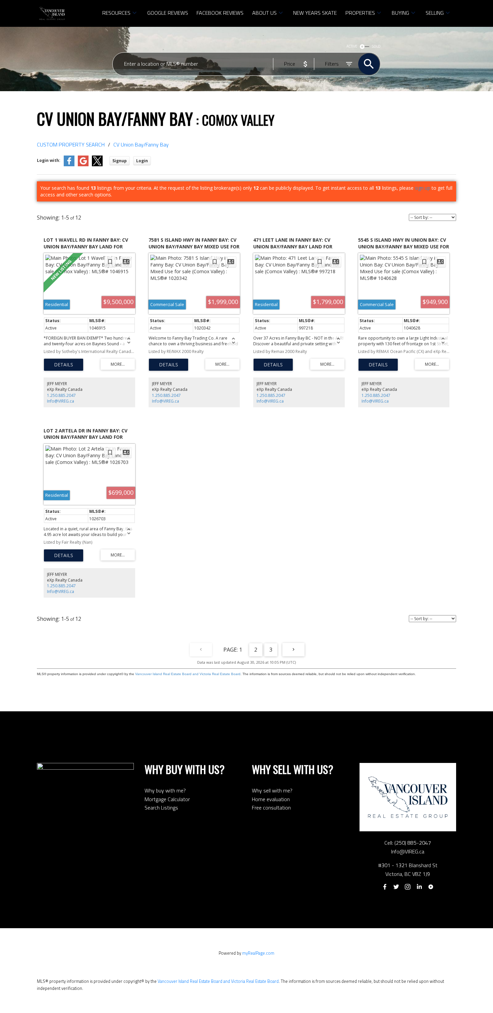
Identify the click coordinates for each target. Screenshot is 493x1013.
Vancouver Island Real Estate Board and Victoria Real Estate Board (187, 674)
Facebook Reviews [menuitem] (220, 13)
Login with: (48, 160)
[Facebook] (384, 887)
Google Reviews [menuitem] (167, 13)
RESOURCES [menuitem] (116, 13)
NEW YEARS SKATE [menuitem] (315, 13)
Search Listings (161, 807)
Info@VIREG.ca (60, 401)
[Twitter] (396, 887)
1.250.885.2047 (61, 395)
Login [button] (142, 161)
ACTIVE (351, 46)
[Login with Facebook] (69, 165)
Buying (400, 13)
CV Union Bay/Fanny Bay (141, 144)
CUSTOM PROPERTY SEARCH (71, 144)
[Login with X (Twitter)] (97, 165)
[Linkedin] (419, 887)
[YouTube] (431, 887)
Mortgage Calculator (167, 799)
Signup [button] (119, 161)
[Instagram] (408, 887)
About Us (264, 13)
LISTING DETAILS (63, 365)
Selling (435, 13)
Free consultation (271, 807)
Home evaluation (271, 799)
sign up (422, 188)
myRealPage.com (258, 953)
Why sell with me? (272, 790)
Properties (360, 13)
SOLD (376, 46)
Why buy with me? (165, 790)
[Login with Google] (83, 165)
